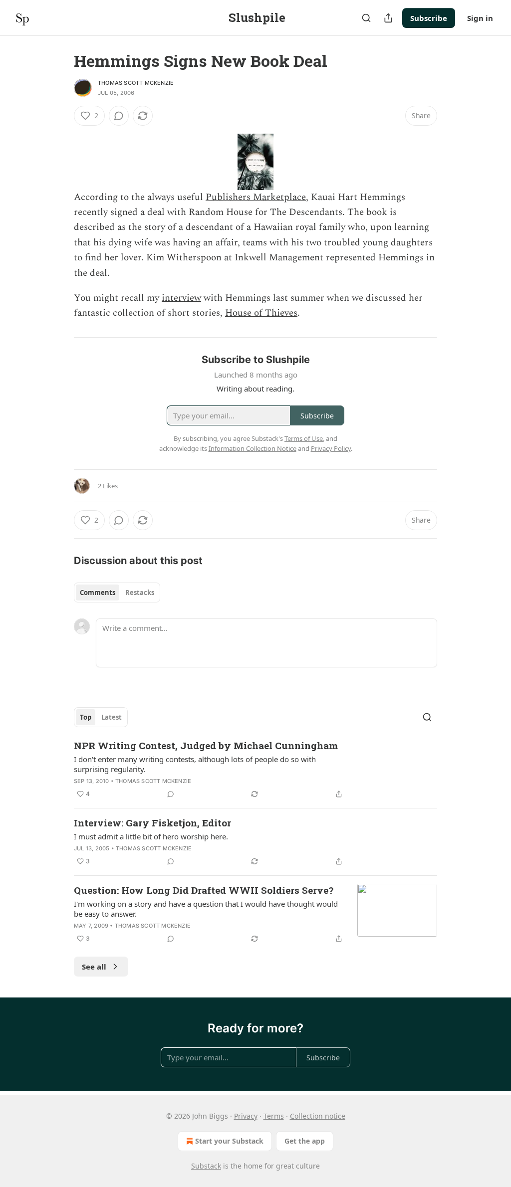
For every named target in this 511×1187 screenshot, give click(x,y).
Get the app (304, 1141)
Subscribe (428, 18)
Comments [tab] (97, 592)
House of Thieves (261, 313)
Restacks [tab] (139, 592)
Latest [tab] (111, 717)
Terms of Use (303, 438)
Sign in (480, 18)
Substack (206, 1166)
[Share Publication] (388, 18)
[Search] (366, 18)
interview (181, 298)
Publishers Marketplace (256, 197)
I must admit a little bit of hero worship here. (151, 836)
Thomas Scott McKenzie (136, 82)
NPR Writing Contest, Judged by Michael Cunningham (206, 745)
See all (94, 967)
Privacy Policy (331, 448)
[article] (255, 769)
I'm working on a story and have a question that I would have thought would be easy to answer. (206, 909)
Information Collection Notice (252, 448)
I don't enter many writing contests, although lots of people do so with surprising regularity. (195, 764)
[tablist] (117, 592)
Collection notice (317, 1116)
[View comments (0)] (119, 116)
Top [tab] (85, 717)
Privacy (245, 1116)
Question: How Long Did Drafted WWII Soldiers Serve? (203, 890)
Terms (273, 1116)
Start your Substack (229, 1141)
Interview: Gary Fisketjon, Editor (152, 822)
